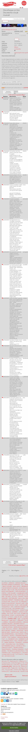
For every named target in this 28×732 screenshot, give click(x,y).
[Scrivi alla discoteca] (14, 50)
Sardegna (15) (23, 668)
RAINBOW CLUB (12, 639)
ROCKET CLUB (22, 641)
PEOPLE (12, 635)
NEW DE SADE (6, 632)
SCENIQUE (19, 642)
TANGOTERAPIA (6, 649)
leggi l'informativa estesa (18, 724)
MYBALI (13, 630)
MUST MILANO (6, 630)
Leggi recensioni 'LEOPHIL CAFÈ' (11, 82)
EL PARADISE (23, 601)
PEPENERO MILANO (21, 635)
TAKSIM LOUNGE (18, 647)
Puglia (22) (14, 668)
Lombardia (17, 49)
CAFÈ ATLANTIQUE (20, 591)
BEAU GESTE (16, 586)
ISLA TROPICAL (7, 612)
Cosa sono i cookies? (14, 730)
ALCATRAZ (4, 583)
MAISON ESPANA (7, 627)
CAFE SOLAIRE (12, 593)
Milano (16, 47)
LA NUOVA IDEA (19, 615)
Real (16, 641)
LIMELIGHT (20, 620)
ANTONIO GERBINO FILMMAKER (11, 585)
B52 (22, 585)
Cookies (3, 718)
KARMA (4, 613)
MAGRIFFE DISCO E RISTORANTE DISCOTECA (13, 624)
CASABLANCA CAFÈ (22, 593)
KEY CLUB (10, 613)
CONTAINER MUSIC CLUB (9, 595)
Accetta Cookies (14, 727)
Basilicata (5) (14, 661)
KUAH (12, 615)
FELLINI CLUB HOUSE (8, 605)
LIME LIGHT (12, 620)
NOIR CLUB (23, 632)
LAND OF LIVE (18, 617)
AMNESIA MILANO (20, 583)
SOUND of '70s (20, 646)
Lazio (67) (16, 664)
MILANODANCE (23, 629)
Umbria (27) (5, 671)
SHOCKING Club (10, 644)
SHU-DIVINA (19, 644)
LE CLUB (4, 618)
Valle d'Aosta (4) (14, 671)
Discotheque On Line (9, 29)
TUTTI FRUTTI (19, 654)
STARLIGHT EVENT (7, 647)
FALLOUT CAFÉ (20, 603)
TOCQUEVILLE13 (16, 652)
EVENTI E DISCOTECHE (8, 603)
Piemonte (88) (6, 668)
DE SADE (8, 596)
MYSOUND (20, 630)
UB (2, 656)
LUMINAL (5, 622)
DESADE (20, 596)
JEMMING (15, 612)
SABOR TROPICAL (9, 642)
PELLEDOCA (5, 635)
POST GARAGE (12, 637)
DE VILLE (14, 596)
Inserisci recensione (8, 92)
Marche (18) (16, 666)
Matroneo (9, 629)
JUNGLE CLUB (23, 612)
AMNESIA (11, 583)
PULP (3, 639)
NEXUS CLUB (15, 632)
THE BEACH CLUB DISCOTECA (15, 651)
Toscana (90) (9, 670)
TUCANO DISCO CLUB (8, 654)
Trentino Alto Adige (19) (21, 670)
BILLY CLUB (11, 590)
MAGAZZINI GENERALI (15, 622)
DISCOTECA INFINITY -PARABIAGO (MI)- (13, 600)
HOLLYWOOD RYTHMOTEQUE (10, 610)
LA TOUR (10, 617)
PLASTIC (4, 637)
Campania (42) (6, 663)
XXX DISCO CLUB (9, 656)
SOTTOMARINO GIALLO (8, 646)
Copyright (3, 704)
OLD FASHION (19, 634)
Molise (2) (24, 666)
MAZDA (15, 629)
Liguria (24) (23, 664)
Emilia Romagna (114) (17, 663)
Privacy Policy (4, 717)
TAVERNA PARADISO (17, 649)
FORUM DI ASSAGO (20, 607)
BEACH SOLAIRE (7, 586)
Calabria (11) (23, 661)
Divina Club (14, 601)
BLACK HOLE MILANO (8, 591)
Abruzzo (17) (5, 661)
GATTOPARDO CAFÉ (18, 608)
